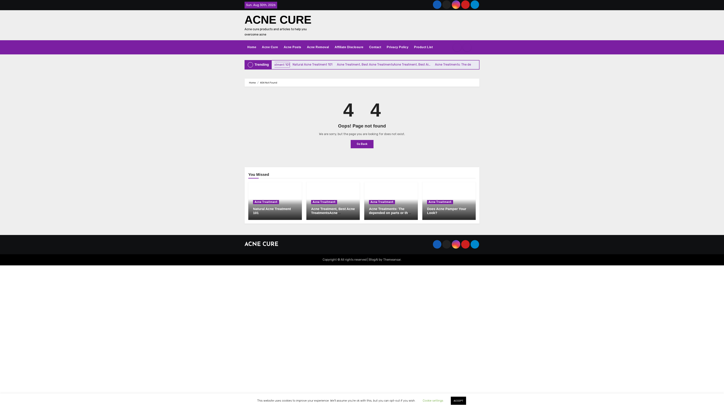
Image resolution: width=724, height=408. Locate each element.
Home (251, 47)
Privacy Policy (397, 47)
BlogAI (373, 259)
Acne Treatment (266, 202)
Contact (375, 47)
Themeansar (392, 259)
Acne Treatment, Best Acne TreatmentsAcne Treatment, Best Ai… (333, 213)
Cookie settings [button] (433, 400)
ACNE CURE (278, 19)
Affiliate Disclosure (349, 47)
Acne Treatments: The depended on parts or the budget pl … (389, 213)
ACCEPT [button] (458, 400)
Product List (423, 47)
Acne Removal (318, 47)
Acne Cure (270, 47)
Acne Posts (292, 47)
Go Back (362, 144)
